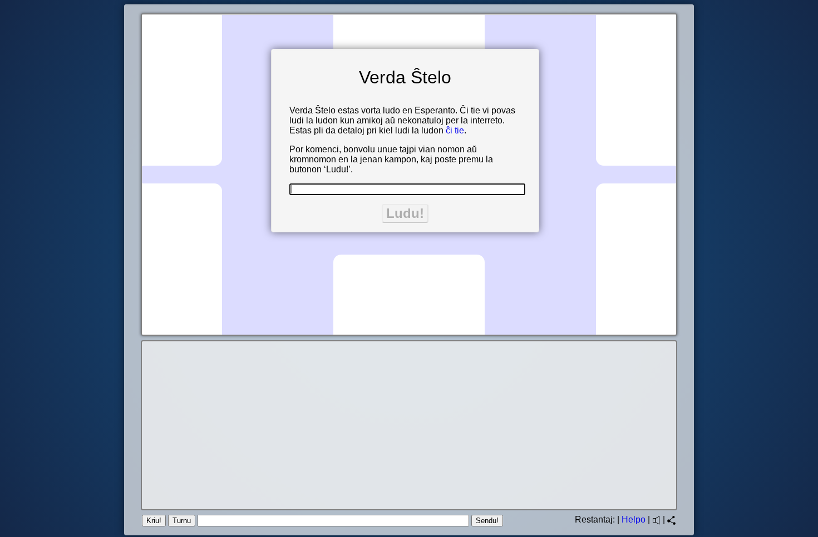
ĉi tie (455, 130)
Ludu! (405, 213)
